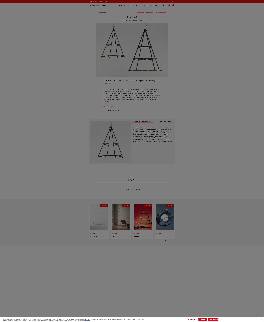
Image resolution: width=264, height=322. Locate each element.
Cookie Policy (87, 320)
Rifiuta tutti (203, 319)
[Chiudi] (261, 319)
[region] (132, 319)
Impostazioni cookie (192, 319)
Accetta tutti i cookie (213, 319)
